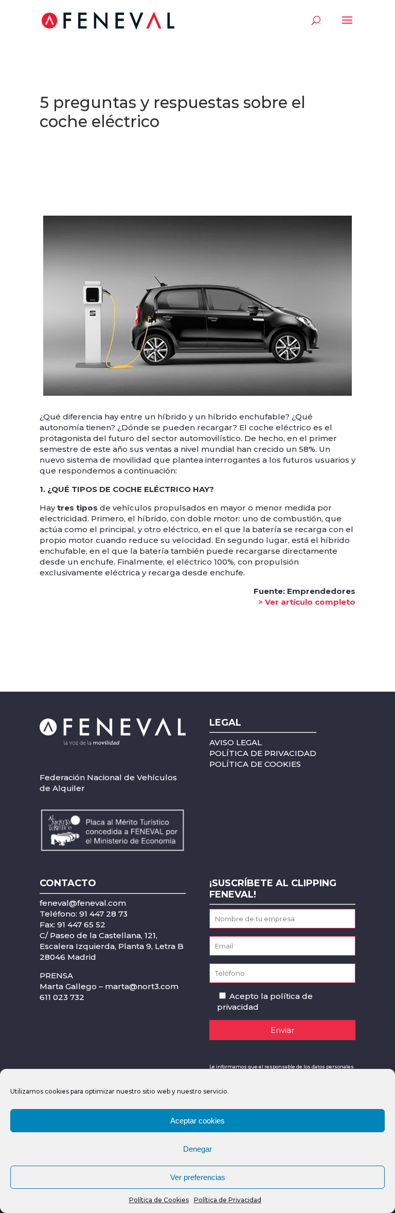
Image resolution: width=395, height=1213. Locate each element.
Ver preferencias (197, 1177)
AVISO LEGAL (235, 742)
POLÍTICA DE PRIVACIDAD (262, 753)
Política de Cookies (159, 1200)
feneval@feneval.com (83, 903)
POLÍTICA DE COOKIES (255, 764)
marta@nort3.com (141, 986)
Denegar (197, 1149)
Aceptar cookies (197, 1120)
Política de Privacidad (227, 1200)
